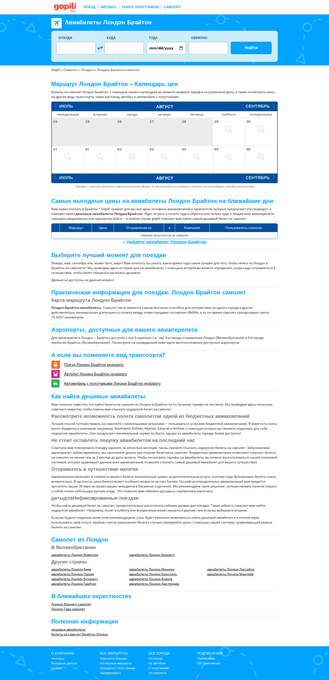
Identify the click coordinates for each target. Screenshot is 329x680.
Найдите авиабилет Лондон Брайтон (166, 242)
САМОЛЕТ (172, 7)
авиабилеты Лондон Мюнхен (151, 569)
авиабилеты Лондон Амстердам (154, 583)
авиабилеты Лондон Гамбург (73, 583)
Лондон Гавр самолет (68, 609)
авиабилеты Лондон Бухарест (74, 578)
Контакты (57, 658)
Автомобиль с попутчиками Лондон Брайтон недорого (112, 383)
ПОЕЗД (89, 7)
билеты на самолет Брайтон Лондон (79, 634)
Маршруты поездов (113, 658)
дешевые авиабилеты (68, 629)
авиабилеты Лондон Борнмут (152, 554)
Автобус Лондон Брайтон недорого (95, 374)
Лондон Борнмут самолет (71, 604)
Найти (251, 48)
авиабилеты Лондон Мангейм (230, 574)
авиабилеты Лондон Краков (150, 578)
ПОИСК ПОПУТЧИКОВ (140, 7)
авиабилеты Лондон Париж (72, 574)
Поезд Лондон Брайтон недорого (94, 364)
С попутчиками (159, 668)
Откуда (65, 38)
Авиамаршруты (110, 673)
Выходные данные (64, 663)
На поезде (156, 658)
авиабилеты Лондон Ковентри (74, 554)
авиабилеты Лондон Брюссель (153, 574)
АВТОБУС (108, 7)
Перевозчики (206, 658)
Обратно (199, 38)
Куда (111, 38)
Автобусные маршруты (116, 663)
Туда (153, 38)
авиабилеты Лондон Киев (71, 569)
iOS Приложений (208, 663)
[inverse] (100, 48)
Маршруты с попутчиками (117, 668)
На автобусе (157, 663)
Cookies (56, 668)
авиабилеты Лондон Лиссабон (231, 569)
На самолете (157, 673)
